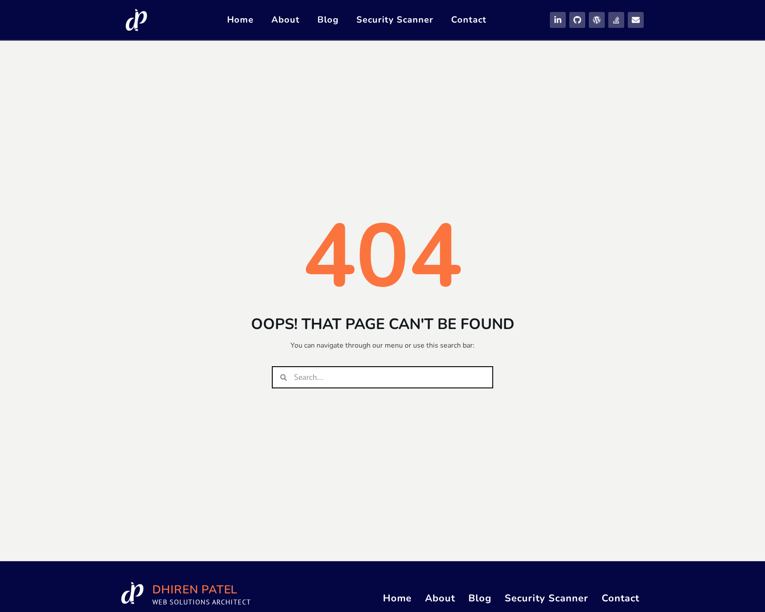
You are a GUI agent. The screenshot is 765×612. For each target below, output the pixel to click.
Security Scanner (394, 20)
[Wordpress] (597, 20)
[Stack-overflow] (616, 20)
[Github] (577, 20)
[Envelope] (636, 20)
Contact (469, 20)
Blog (328, 20)
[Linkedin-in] (558, 20)
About (285, 20)
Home (240, 20)
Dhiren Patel (195, 589)
